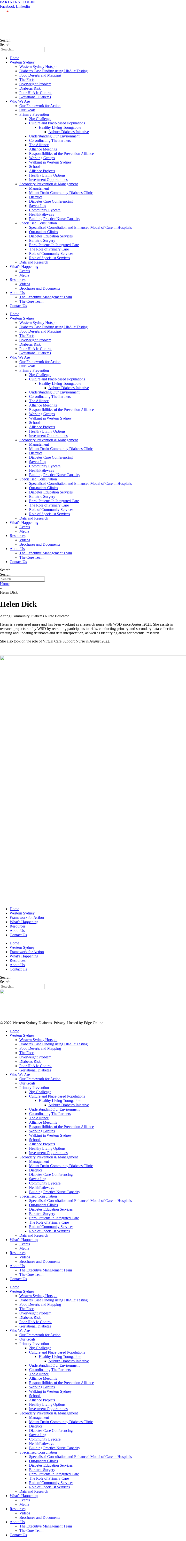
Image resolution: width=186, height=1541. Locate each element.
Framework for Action (27, 917)
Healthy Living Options (47, 175)
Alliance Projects (42, 171)
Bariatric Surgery (42, 240)
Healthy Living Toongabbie (60, 127)
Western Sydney (22, 62)
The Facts (26, 80)
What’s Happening (24, 266)
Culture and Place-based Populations (57, 123)
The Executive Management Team (45, 297)
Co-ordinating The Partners (50, 140)
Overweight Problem (35, 84)
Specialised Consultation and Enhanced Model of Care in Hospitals (80, 227)
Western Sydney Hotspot (38, 66)
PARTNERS (10, 2)
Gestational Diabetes (35, 97)
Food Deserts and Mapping (40, 75)
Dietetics (35, 197)
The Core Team (31, 301)
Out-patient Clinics (43, 232)
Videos (24, 284)
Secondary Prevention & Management (48, 184)
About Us (17, 293)
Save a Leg (37, 206)
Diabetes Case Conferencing (51, 201)
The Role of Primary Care (49, 249)
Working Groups (42, 158)
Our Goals (27, 110)
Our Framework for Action (40, 106)
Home (14, 58)
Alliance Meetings (43, 149)
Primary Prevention (34, 114)
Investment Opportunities (48, 180)
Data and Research (33, 262)
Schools (35, 166)
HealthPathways (41, 214)
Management (39, 188)
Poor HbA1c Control (35, 93)
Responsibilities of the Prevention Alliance (61, 153)
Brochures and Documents (39, 288)
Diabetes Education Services (51, 236)
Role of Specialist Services (49, 258)
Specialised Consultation (38, 223)
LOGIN (29, 2)
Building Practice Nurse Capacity (54, 219)
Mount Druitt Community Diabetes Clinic (61, 193)
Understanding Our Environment (54, 136)
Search (5, 40)
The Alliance (39, 145)
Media (24, 275)
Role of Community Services (51, 253)
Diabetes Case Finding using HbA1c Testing (53, 71)
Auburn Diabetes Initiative (68, 132)
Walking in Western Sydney (50, 162)
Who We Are (20, 101)
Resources (17, 280)
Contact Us (18, 306)
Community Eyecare (45, 210)
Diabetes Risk (30, 88)
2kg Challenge (40, 119)
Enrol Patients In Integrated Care (54, 245)
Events (24, 271)
